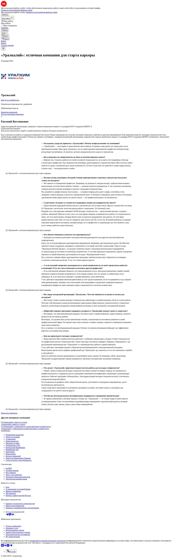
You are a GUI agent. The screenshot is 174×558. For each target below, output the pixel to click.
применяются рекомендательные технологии (48, 541)
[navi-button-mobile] (3, 48)
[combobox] (11, 551)
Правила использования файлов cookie (41, 12)
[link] (5, 35)
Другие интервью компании (12, 114)
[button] (3, 41)
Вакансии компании (9, 112)
